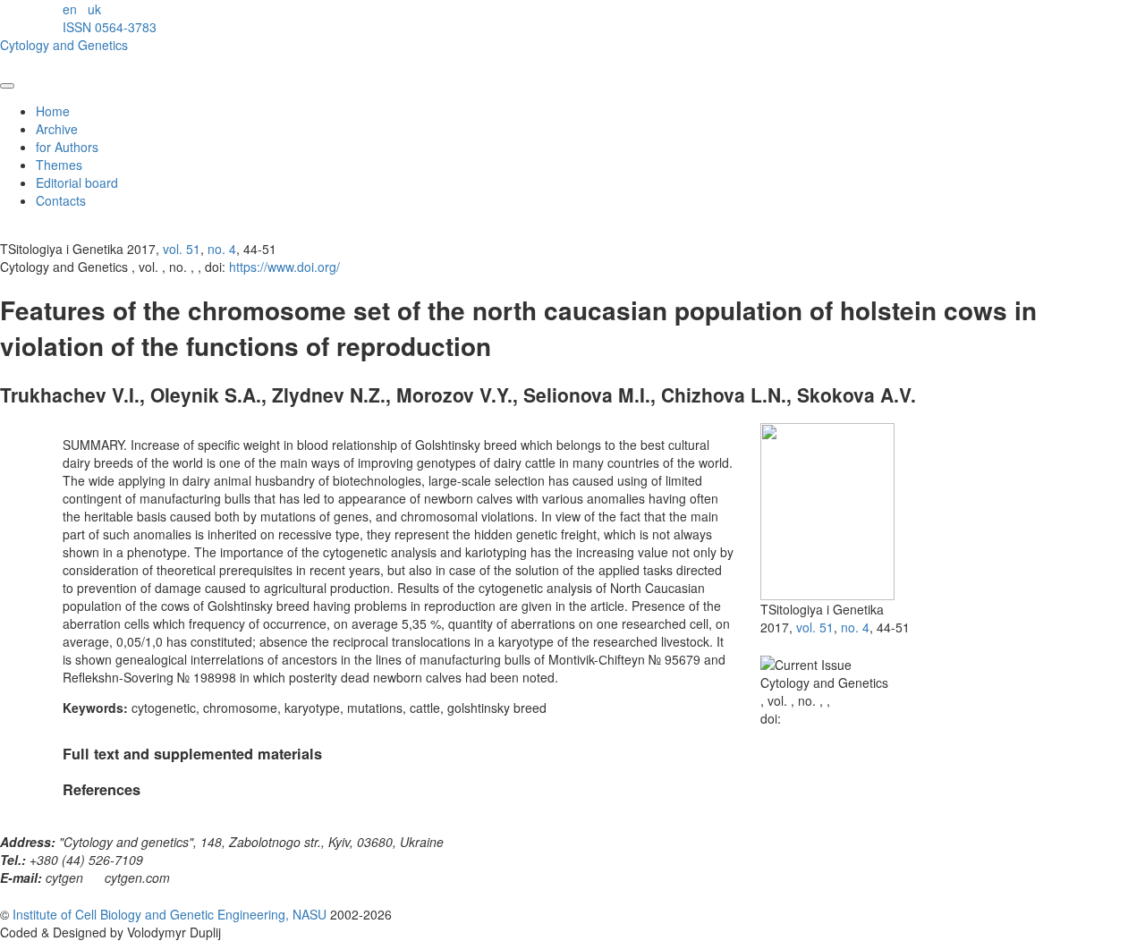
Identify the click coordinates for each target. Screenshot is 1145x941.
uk (94, 9)
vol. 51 (181, 249)
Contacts (61, 200)
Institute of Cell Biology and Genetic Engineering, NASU (170, 914)
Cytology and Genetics (64, 45)
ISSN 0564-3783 (110, 27)
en (70, 9)
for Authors (67, 147)
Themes (59, 165)
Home (53, 111)
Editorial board (77, 182)
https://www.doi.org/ (284, 267)
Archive (57, 129)
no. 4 (222, 249)
